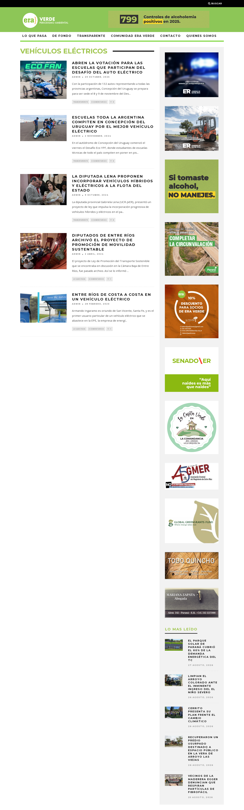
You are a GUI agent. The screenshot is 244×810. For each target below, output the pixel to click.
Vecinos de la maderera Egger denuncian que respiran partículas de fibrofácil (203, 784)
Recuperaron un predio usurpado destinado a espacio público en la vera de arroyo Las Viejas (203, 749)
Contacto (170, 36)
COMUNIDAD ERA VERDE (133, 36)
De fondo (61, 36)
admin (76, 77)
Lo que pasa (34, 36)
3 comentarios (96, 329)
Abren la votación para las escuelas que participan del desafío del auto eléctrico (108, 67)
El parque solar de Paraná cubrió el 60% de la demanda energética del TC (202, 650)
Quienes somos (201, 36)
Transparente (91, 36)
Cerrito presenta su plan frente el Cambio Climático (202, 715)
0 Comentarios (99, 102)
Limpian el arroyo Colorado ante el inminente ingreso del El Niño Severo (202, 684)
